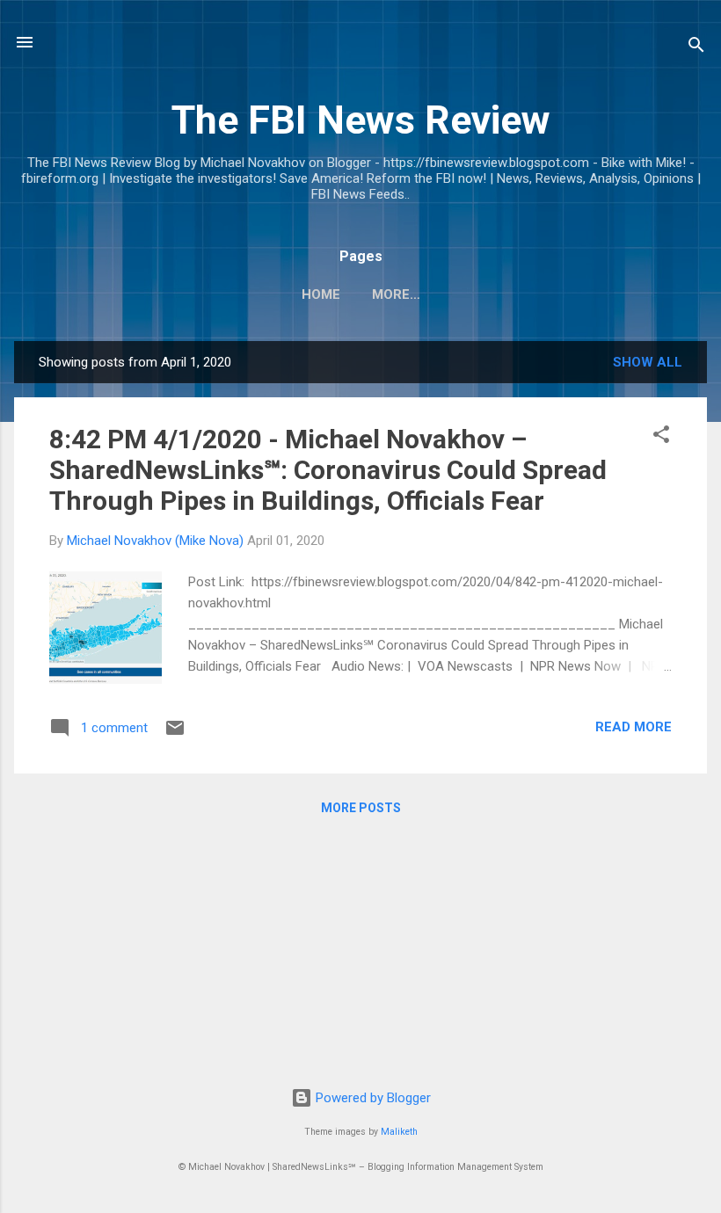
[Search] (696, 48)
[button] (661, 437)
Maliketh (399, 1131)
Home (321, 294)
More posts (361, 808)
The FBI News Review (360, 120)
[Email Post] (175, 734)
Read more (633, 727)
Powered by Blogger (371, 1098)
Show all (647, 362)
